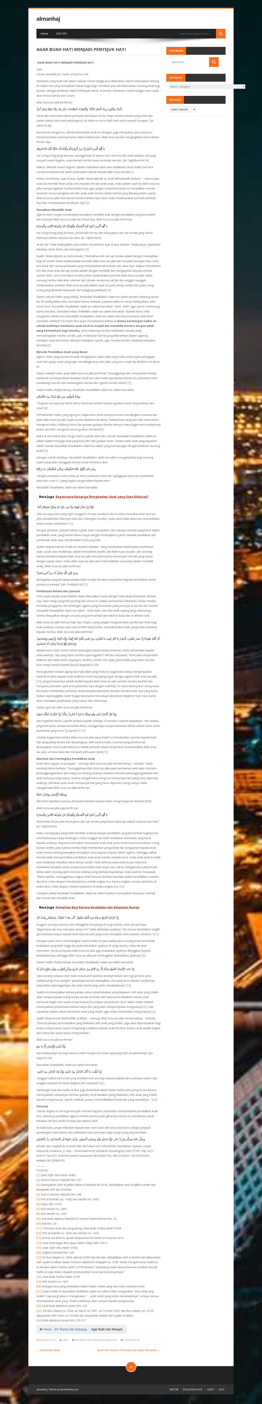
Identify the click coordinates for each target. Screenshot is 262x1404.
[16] (122, 886)
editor (65, 1340)
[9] (102, 429)
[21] (145, 1007)
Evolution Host (193, 1389)
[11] (58, 480)
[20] (91, 1002)
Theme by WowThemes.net (63, 1389)
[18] (143, 955)
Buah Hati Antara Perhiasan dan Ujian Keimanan (129, 1350)
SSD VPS (61, 33)
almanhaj (48, 18)
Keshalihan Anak (48, 1350)
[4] (109, 290)
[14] (38, 681)
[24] (154, 1099)
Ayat (222, 1389)
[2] (87, 203)
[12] (70, 523)
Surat (210, 1389)
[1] (132, 172)
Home (44, 33)
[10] (45, 451)
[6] (49, 345)
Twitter (173, 1389)
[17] (156, 934)
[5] (63, 321)
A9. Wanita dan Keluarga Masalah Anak (96, 1340)
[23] (102, 1083)
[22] (153, 1011)
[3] (87, 249)
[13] (85, 584)
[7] (129, 383)
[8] (46, 408)
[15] (105, 752)
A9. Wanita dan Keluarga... (71, 1329)
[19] (128, 985)
